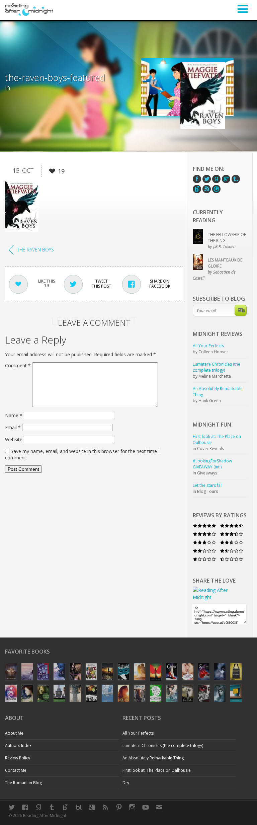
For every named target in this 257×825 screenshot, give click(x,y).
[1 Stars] (204, 559)
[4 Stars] (204, 534)
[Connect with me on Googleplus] (92, 807)
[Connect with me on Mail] (159, 807)
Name (13, 415)
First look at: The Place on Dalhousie (156, 770)
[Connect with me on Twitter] (11, 807)
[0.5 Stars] (231, 559)
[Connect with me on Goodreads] (38, 807)
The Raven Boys (35, 249)
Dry (125, 782)
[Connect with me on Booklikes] (78, 807)
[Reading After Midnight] (29, 9)
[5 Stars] (204, 525)
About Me (14, 733)
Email (13, 427)
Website (13, 439)
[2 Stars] (204, 550)
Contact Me (15, 770)
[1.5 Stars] (231, 550)
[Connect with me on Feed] (105, 807)
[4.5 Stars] (231, 525)
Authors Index (18, 745)
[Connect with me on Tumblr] (52, 807)
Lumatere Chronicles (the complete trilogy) (162, 745)
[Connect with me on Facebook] (25, 807)
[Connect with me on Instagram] (132, 807)
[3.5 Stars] (231, 534)
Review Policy (17, 758)
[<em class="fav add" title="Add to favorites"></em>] (52, 172)
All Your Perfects (138, 733)
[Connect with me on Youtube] (145, 807)
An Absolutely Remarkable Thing (153, 758)
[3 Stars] (204, 542)
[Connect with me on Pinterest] (118, 807)
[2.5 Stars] (231, 542)
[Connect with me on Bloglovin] (65, 807)
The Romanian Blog (23, 782)
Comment (18, 365)
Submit (241, 310)
